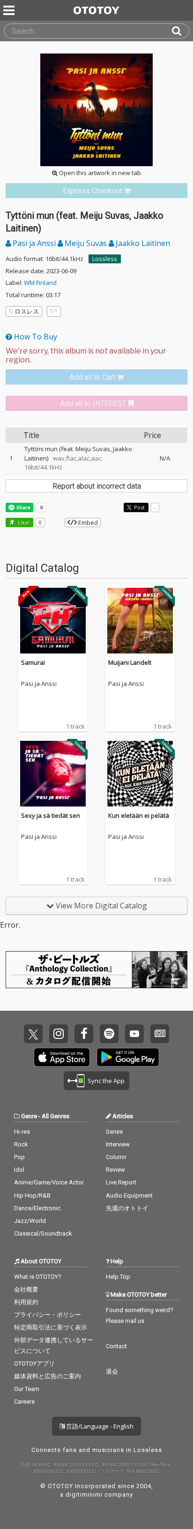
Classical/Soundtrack (43, 1233)
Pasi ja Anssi (34, 243)
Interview (118, 1144)
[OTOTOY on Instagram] (58, 1033)
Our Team (26, 1388)
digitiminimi (84, 1494)
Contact (116, 1346)
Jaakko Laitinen (142, 243)
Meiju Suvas (86, 243)
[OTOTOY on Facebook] (83, 1033)
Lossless (104, 258)
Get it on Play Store (127, 1057)
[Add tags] (54, 311)
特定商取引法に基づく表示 (50, 1327)
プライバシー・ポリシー (47, 1314)
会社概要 (26, 1289)
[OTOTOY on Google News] (159, 1033)
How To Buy (34, 336)
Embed (87, 522)
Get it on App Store (62, 1057)
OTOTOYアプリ (34, 1363)
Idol (19, 1169)
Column (116, 1156)
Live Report (121, 1182)
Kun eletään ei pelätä (138, 815)
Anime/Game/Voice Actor (49, 1182)
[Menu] (10, 10)
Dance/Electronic (37, 1208)
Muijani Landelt (129, 662)
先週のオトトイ (127, 1208)
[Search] (180, 31)
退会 (112, 1371)
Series (114, 1131)
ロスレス (27, 311)
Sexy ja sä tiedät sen (50, 815)
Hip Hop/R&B (32, 1195)
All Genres (55, 1116)
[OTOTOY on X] (33, 1033)
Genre (29, 1116)
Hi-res (22, 1131)
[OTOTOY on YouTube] (134, 1033)
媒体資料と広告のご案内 (47, 1376)
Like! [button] (23, 522)
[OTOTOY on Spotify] (109, 1033)
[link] (96, 191)
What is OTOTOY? (37, 1276)
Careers (24, 1401)
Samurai (33, 662)
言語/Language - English (99, 1426)
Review (115, 1169)
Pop (19, 1156)
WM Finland (40, 282)
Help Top (118, 1276)
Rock (21, 1144)
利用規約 (26, 1302)
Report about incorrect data (96, 486)
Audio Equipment (129, 1195)
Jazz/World (30, 1220)
